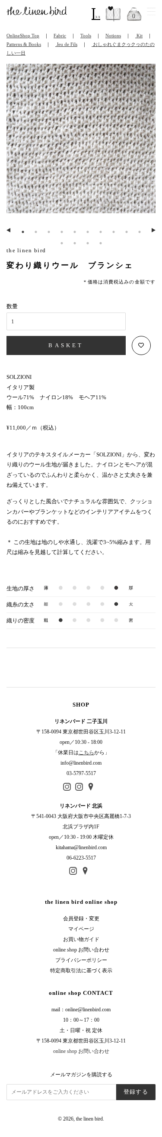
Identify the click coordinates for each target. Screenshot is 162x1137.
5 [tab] (74, 232)
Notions (113, 35)
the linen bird (89, 1119)
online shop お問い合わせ (81, 950)
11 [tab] (61, 243)
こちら (86, 752)
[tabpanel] (81, 143)
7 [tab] (100, 232)
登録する (136, 1091)
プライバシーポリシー (81, 960)
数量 (12, 306)
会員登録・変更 (81, 918)
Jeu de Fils (66, 44)
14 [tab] (100, 243)
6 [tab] (87, 232)
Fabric (60, 35)
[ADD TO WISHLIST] (141, 345)
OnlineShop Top (22, 35)
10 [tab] (139, 232)
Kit (139, 35)
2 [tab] (36, 232)
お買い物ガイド (81, 939)
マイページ (81, 929)
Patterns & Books (23, 44)
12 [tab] (74, 243)
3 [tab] (48, 232)
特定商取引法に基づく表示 (81, 971)
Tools (85, 35)
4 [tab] (61, 232)
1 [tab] (23, 232)
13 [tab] (87, 243)
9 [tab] (126, 232)
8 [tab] (113, 232)
